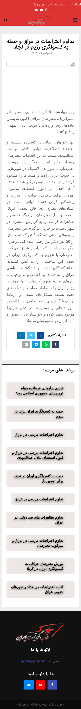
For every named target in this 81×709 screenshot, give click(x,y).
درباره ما (39, 4)
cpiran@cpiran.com (33, 661)
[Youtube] (40, 685)
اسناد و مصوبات (57, 4)
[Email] (29, 685)
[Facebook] (52, 685)
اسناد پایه (75, 4)
